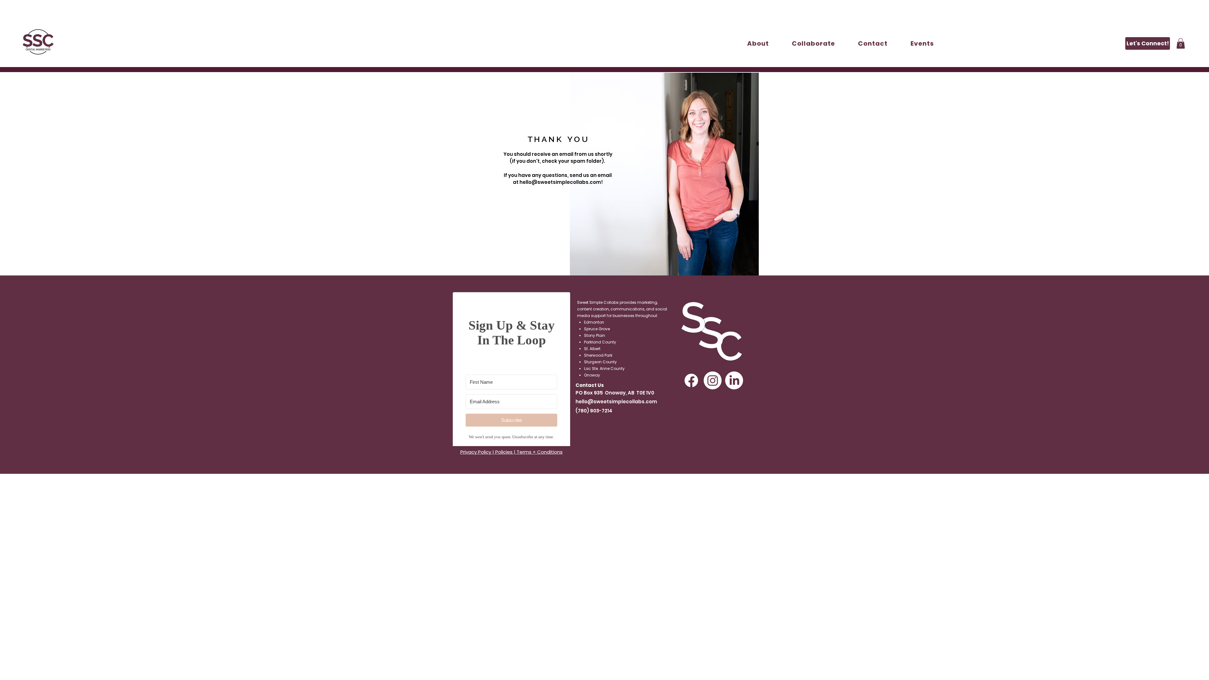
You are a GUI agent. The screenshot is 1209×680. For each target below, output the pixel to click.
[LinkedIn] (734, 380)
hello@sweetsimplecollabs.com (616, 401)
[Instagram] (713, 380)
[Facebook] (691, 380)
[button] (813, 43)
